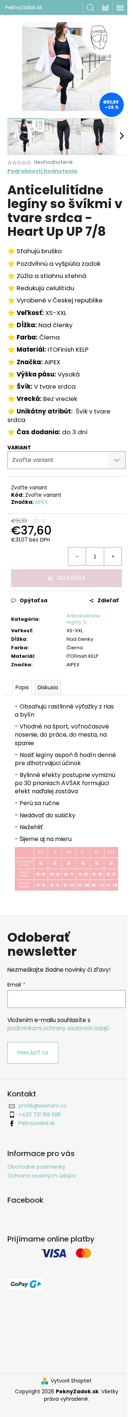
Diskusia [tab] (48, 687)
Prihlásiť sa (32, 1052)
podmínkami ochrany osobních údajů (58, 1028)
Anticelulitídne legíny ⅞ (83, 619)
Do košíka (71, 578)
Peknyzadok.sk (36, 1123)
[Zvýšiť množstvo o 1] (113, 556)
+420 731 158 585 (39, 1114)
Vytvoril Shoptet (71, 1380)
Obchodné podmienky (36, 1166)
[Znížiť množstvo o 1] (77, 556)
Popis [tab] (22, 687)
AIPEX (41, 502)
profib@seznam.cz (42, 1105)
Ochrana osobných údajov (41, 1175)
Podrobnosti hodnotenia (42, 171)
